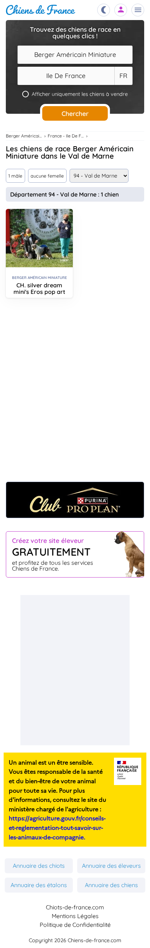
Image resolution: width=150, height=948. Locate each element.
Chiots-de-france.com (75, 907)
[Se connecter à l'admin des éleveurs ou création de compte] (121, 10)
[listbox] (123, 76)
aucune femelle (47, 176)
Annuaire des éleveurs (111, 865)
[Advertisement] (75, 393)
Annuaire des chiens (111, 885)
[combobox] (75, 55)
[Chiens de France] (40, 10)
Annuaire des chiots (39, 865)
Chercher (75, 113)
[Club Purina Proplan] (75, 500)
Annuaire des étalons (39, 885)
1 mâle (15, 176)
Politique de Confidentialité (75, 924)
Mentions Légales (75, 916)
